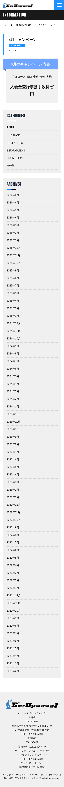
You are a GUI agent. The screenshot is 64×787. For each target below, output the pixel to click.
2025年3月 (13, 308)
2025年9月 (13, 270)
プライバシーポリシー (32, 763)
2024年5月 (13, 376)
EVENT (11, 126)
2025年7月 (13, 285)
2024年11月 (13, 331)
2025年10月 (14, 263)
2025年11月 (13, 255)
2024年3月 (13, 391)
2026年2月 (13, 232)
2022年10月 (14, 520)
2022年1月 (13, 587)
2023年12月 (14, 414)
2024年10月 (14, 338)
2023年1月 (13, 497)
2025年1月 (13, 315)
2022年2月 (13, 580)
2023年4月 (13, 474)
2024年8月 (13, 353)
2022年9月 (13, 527)
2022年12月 (14, 504)
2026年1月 (13, 240)
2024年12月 (14, 323)
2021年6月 (13, 640)
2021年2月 (13, 671)
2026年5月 (13, 210)
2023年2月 (13, 489)
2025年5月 (13, 293)
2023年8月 (13, 444)
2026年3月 (13, 225)
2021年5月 (13, 648)
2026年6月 (13, 202)
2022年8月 (13, 535)
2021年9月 (13, 618)
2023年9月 (13, 436)
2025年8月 (13, 278)
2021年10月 (14, 610)
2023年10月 (14, 429)
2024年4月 (13, 384)
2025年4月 (13, 300)
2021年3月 (13, 663)
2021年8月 (13, 625)
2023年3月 (13, 482)
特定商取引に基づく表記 (32, 767)
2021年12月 (14, 595)
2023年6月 (13, 459)
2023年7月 (13, 452)
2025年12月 (14, 247)
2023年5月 (13, 467)
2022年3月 (13, 572)
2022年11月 (13, 512)
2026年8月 (13, 195)
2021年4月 (13, 655)
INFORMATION (16, 45)
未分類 (10, 165)
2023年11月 (13, 421)
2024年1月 (13, 406)
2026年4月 (13, 217)
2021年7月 (13, 633)
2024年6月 (13, 368)
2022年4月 (13, 565)
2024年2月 (13, 399)
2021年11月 (13, 603)
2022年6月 (13, 550)
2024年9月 (13, 346)
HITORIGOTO (15, 143)
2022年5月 (13, 557)
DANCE (15, 135)
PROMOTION (15, 158)
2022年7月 (13, 542)
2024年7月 (13, 361)
